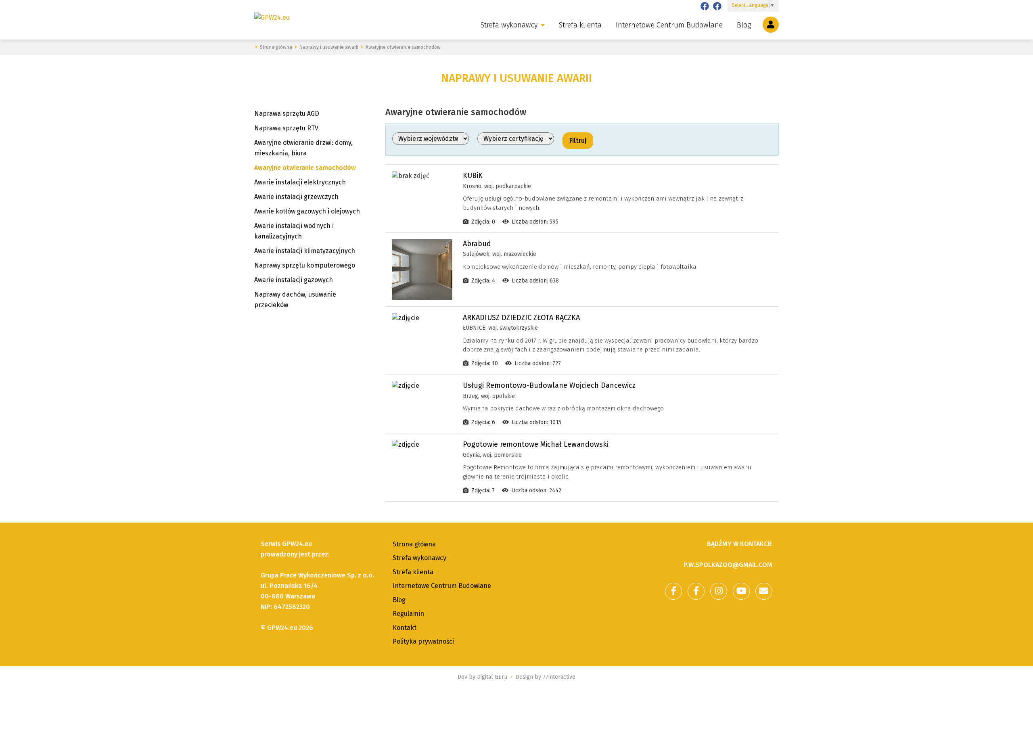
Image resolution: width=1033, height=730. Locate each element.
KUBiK (473, 175)
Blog (744, 25)
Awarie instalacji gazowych (293, 280)
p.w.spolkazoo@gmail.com (728, 565)
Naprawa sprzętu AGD (286, 113)
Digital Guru (492, 677)
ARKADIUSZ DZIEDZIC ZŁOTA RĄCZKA (521, 317)
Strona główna (414, 544)
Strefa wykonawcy (509, 25)
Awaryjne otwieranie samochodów (305, 168)
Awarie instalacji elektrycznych (300, 182)
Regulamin (408, 613)
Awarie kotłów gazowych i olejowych (307, 211)
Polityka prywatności (423, 641)
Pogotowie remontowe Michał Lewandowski (536, 444)
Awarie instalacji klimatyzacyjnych (304, 251)
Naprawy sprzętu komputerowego (304, 265)
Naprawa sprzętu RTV (286, 128)
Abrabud (477, 243)
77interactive (559, 677)
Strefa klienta (580, 25)
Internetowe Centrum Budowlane (669, 25)
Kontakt (404, 628)
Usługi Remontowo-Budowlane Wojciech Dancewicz (549, 385)
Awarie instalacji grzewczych (296, 197)
